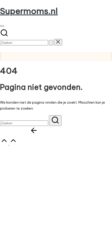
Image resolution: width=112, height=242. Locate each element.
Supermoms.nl (29, 11)
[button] (51, 42)
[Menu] (2, 26)
